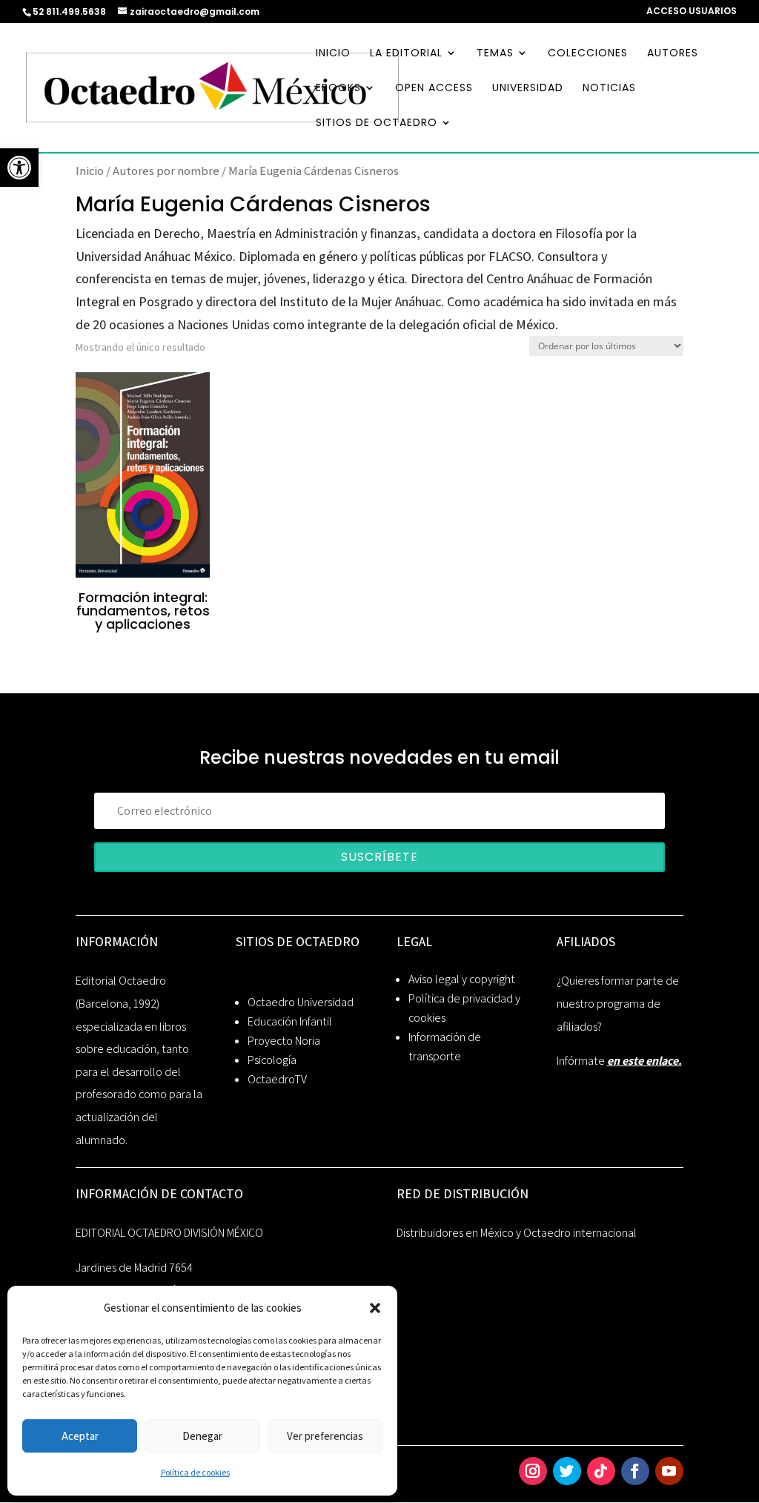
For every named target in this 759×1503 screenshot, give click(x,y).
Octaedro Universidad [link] (301, 1002)
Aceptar (80, 1436)
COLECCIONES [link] (588, 53)
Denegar (202, 1436)
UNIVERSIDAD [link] (527, 88)
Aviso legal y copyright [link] (461, 979)
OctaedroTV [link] (277, 1079)
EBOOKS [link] (338, 88)
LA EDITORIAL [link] (406, 53)
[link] (19, 167)
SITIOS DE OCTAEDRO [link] (376, 123)
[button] (375, 1308)
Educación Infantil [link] (290, 1021)
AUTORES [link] (672, 53)
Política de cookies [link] (195, 1472)
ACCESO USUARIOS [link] (691, 12)
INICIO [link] (333, 53)
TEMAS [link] (495, 53)
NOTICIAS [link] (609, 88)
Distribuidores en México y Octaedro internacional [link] (517, 1233)
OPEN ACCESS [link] (434, 88)
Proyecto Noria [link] (284, 1040)
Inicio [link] (90, 170)
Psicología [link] (272, 1060)
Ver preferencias (325, 1436)
